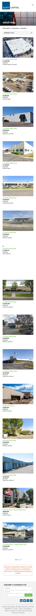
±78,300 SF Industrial (9, 198)
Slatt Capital (6, 28)
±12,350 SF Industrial (9, 232)
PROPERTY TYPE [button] (9, 33)
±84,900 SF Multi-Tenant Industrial (14, 510)
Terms (21, 609)
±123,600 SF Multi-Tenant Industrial (15, 544)
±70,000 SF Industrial (9, 302)
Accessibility (28, 609)
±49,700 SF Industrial (9, 440)
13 (20, 559)
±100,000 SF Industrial (10, 371)
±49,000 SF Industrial (9, 475)
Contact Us (13, 611)
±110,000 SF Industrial (10, 128)
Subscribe (28, 595)
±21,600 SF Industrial (9, 336)
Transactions (15, 28)
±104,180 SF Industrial (10, 163)
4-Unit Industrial (8, 406)
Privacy (15, 609)
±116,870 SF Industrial (10, 94)
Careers (7, 611)
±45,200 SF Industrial (9, 248)
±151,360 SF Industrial (10, 59)
